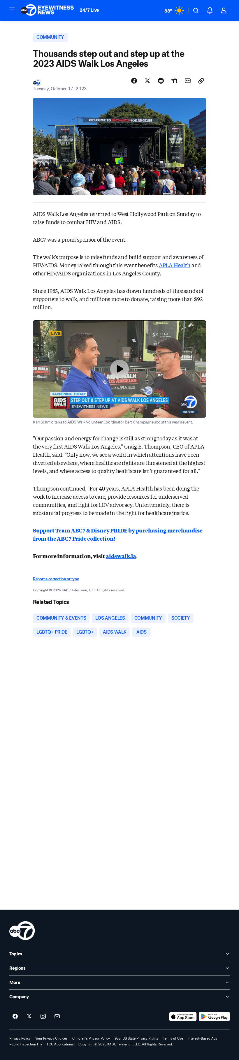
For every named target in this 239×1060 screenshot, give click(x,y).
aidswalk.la (121, 556)
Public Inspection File (25, 1044)
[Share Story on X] (147, 81)
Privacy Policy (20, 1038)
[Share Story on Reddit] (161, 81)
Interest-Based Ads (202, 1038)
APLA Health (174, 265)
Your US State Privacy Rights (136, 1038)
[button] (12, 10)
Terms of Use (173, 1038)
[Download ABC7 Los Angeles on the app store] (183, 1016)
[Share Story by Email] (188, 81)
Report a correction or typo (56, 579)
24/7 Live (89, 10)
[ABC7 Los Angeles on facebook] (15, 1016)
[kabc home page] (22, 930)
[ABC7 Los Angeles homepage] (47, 10)
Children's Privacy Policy (91, 1038)
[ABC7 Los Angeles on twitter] (29, 1016)
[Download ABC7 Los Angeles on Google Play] (214, 1016)
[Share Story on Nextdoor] (174, 81)
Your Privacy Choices (51, 1038)
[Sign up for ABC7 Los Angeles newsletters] (57, 1016)
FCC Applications (60, 1044)
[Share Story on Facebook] (134, 81)
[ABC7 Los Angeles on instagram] (43, 1016)
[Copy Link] (201, 81)
